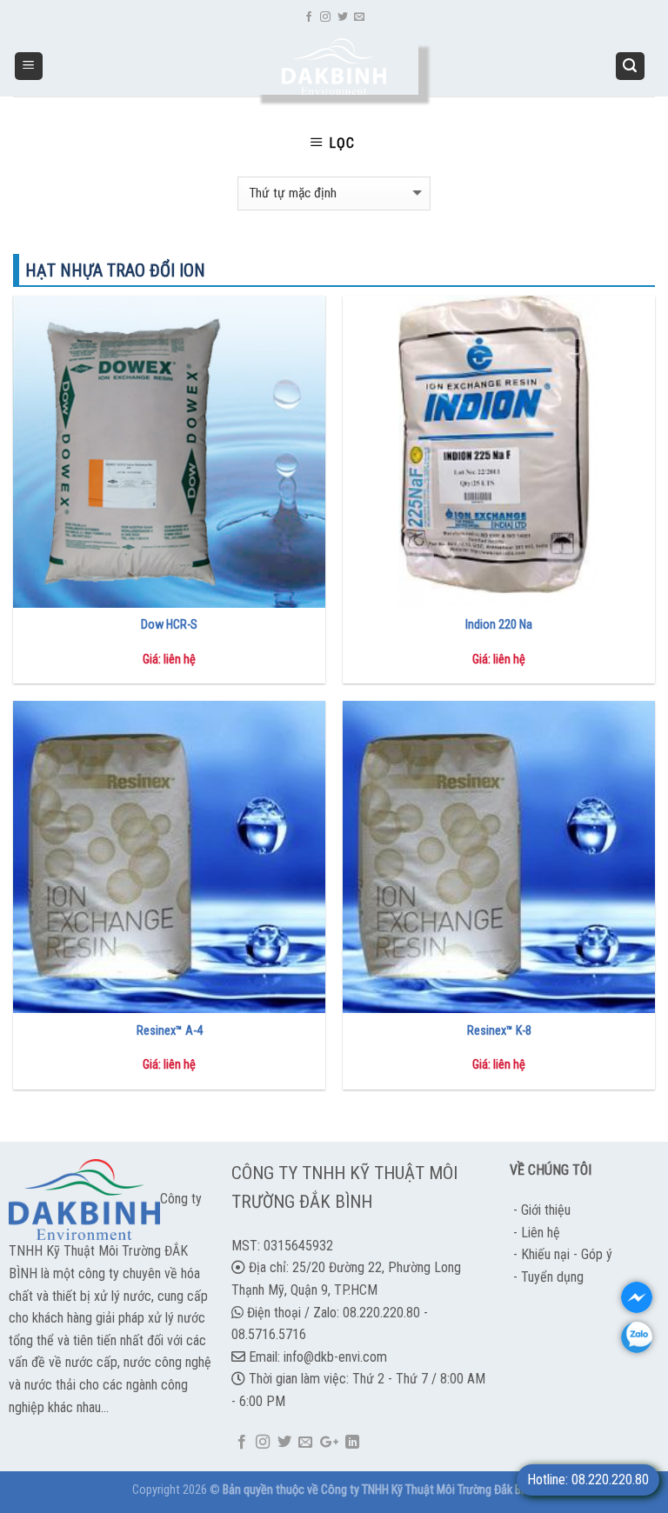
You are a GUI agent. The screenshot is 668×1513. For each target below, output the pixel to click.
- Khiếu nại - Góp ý (561, 1254)
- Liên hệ (535, 1232)
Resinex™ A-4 (170, 1030)
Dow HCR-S (169, 624)
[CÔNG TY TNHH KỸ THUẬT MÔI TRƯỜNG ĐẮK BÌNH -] (334, 66)
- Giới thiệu (540, 1210)
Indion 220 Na (498, 624)
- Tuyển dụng (547, 1277)
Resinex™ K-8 (499, 1030)
